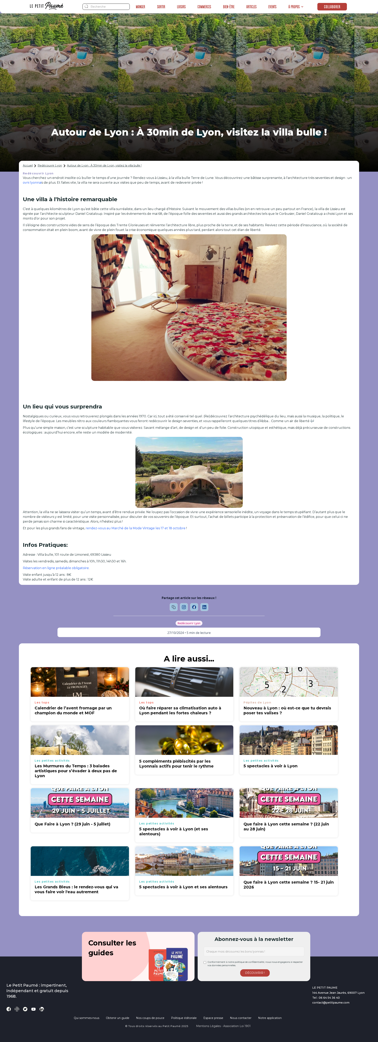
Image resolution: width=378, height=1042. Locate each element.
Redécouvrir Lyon (50, 165)
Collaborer (332, 6)
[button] (296, 6)
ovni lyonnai (32, 182)
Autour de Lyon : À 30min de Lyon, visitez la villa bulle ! (104, 165)
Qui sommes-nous (86, 1018)
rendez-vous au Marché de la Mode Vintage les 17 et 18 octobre (135, 528)
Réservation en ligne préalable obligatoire (56, 568)
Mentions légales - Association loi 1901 (223, 1026)
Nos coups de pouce (150, 1018)
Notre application (270, 1018)
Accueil (28, 165)
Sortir (161, 6)
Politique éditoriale (184, 1018)
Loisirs (181, 6)
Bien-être (228, 6)
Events (272, 6)
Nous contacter (240, 1018)
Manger (140, 6)
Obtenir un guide (117, 1018)
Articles (251, 6)
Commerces (204, 6)
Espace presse (213, 1018)
